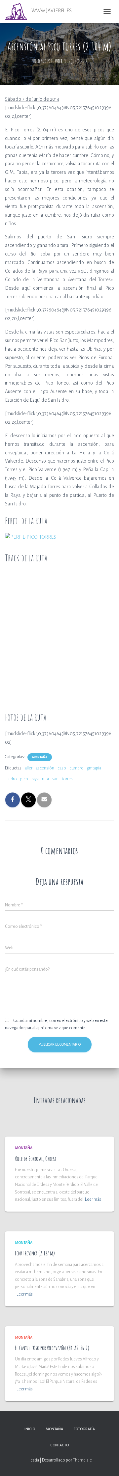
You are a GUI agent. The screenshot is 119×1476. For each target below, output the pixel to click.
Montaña (39, 757)
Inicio (29, 1429)
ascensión (45, 768)
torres (67, 779)
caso (62, 768)
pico (24, 779)
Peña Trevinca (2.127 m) (35, 1253)
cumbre (76, 768)
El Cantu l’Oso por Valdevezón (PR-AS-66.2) (52, 1348)
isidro (12, 779)
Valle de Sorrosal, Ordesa (35, 1158)
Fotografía (84, 1429)
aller (28, 768)
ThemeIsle (82, 1460)
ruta (45, 779)
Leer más (93, 1199)
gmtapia (94, 768)
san (55, 779)
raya (35, 779)
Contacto (59, 1445)
